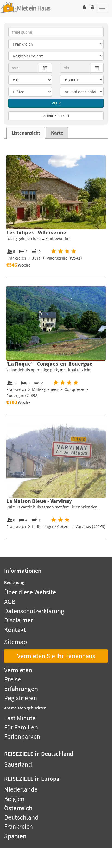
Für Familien (21, 727)
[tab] (25, 133)
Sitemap (15, 642)
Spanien (15, 836)
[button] (84, 7)
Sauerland (18, 764)
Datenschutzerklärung (34, 611)
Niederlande (21, 789)
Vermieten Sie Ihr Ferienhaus (56, 656)
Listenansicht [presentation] (25, 133)
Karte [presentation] (57, 133)
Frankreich (18, 826)
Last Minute (20, 718)
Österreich (18, 808)
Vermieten (18, 670)
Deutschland (21, 817)
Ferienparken (22, 736)
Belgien (14, 799)
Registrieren (20, 698)
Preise (12, 679)
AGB (9, 601)
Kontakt (15, 629)
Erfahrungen (21, 688)
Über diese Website (30, 592)
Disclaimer (18, 620)
